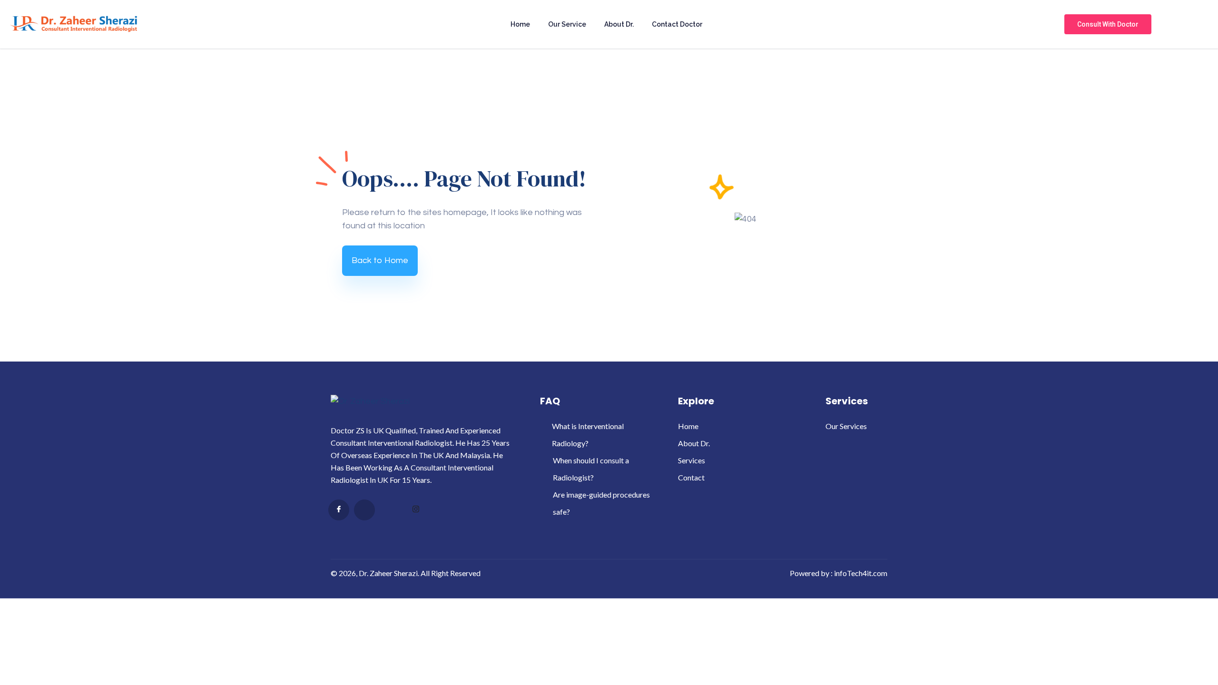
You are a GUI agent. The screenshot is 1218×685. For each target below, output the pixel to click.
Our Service (567, 24)
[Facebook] (338, 509)
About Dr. (619, 24)
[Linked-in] (390, 510)
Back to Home (380, 260)
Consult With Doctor (1108, 24)
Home (520, 24)
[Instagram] (415, 510)
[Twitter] (364, 509)
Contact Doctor (677, 24)
